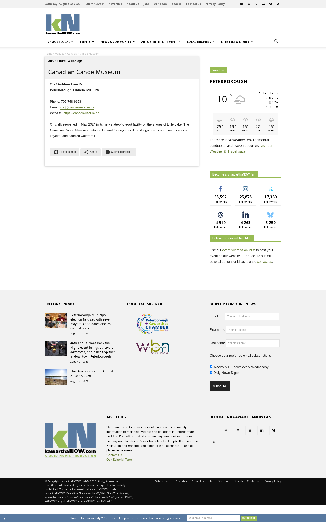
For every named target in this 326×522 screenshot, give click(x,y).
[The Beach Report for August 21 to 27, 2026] (56, 377)
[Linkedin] (263, 4)
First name (217, 329)
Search (177, 4)
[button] (276, 41)
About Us (133, 4)
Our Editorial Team (119, 459)
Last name (217, 343)
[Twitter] (248, 4)
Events (85, 42)
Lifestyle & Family (235, 42)
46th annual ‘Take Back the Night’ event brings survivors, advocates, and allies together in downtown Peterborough (92, 349)
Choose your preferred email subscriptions (240, 355)
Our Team (161, 4)
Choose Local (59, 42)
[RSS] (278, 4)
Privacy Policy (215, 4)
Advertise (115, 4)
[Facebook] (234, 4)
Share (90, 152)
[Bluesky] (270, 4)
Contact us (193, 4)
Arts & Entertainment (159, 42)
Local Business (199, 42)
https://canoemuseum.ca (81, 113)
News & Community (116, 42)
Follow (245, 187)
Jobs (146, 4)
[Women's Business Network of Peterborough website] (152, 351)
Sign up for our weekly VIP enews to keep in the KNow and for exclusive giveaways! (126, 518)
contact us (264, 261)
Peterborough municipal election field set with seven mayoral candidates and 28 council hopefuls (91, 321)
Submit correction (118, 152)
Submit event (95, 4)
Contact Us (114, 455)
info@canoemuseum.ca (77, 107)
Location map (64, 152)
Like (220, 187)
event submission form (238, 250)
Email (217, 316)
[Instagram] (241, 4)
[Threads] (256, 4)
